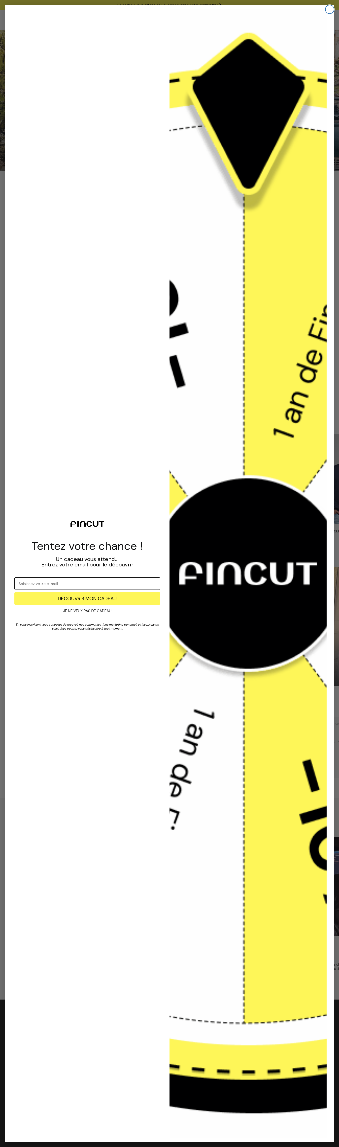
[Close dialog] (329, 9)
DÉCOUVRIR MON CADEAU (87, 598)
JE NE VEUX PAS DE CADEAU (87, 610)
